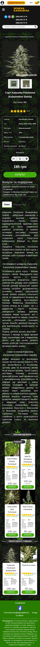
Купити (20, 174)
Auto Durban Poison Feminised (12, 461)
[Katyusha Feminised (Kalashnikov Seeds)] (20, 60)
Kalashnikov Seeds (25, 34)
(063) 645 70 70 (21, 20)
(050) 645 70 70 (21, 17)
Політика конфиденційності (16, 613)
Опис (7, 204)
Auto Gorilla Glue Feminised (12, 509)
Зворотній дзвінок (17, 3)
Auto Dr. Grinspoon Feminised (28, 459)
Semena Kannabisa (9, 34)
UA (31, 2)
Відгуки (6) (20, 204)
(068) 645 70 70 (21, 23)
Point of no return (29, 565)
